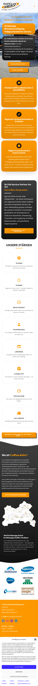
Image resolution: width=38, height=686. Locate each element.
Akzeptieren (19, 667)
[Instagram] (11, 620)
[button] (35, 639)
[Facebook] (3, 620)
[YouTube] (7, 620)
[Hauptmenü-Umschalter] (34, 6)
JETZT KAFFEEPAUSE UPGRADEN (15, 495)
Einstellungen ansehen (19, 676)
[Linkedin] (15, 620)
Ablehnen (19, 672)
